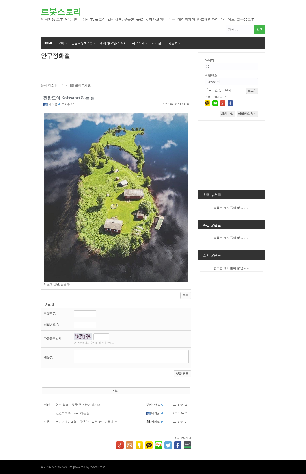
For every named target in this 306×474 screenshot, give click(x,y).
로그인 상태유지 (219, 90)
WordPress (97, 467)
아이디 (209, 60)
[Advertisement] (116, 71)
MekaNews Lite (62, 467)
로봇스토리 (61, 11)
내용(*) (48, 357)
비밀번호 (211, 75)
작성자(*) (50, 313)
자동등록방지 (52, 338)
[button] (45, 104)
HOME (48, 43)
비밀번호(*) (51, 324)
